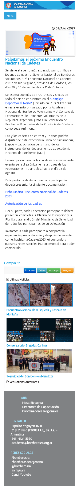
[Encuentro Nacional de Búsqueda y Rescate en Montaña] (40, 294)
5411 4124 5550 (22, 438)
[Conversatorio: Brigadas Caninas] (40, 329)
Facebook (30, 270)
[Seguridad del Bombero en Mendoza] (40, 360)
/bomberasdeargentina (27, 462)
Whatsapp (54, 270)
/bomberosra (20, 457)
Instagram (18, 470)
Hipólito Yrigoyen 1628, (27, 426)
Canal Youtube (21, 474)
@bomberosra (21, 466)
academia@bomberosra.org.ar (32, 443)
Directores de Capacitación (40, 407)
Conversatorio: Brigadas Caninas (27, 345)
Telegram (67, 270)
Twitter (42, 270)
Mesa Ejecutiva (32, 402)
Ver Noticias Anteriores (24, 382)
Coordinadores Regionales (40, 411)
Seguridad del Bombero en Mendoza (30, 376)
